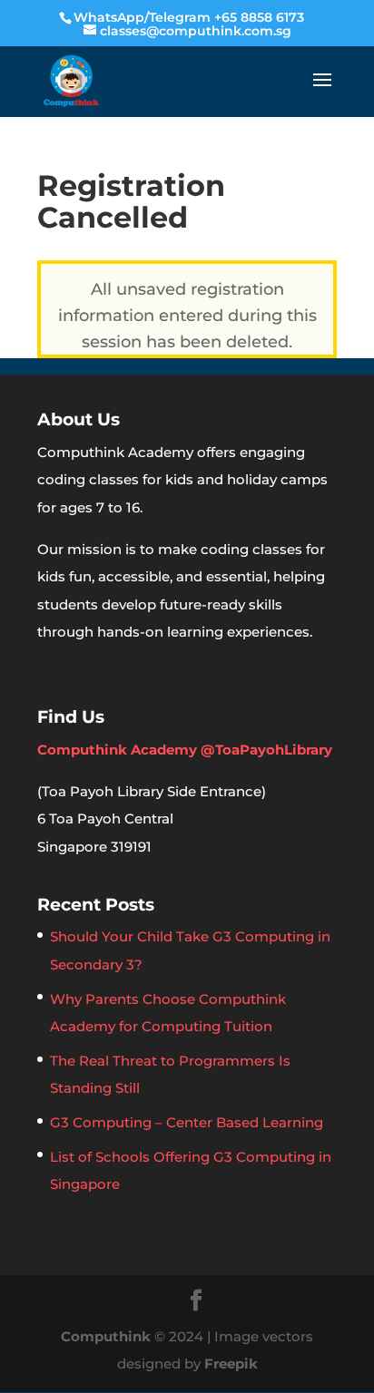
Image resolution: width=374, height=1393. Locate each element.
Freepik (231, 1363)
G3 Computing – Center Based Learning (186, 1122)
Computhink (106, 1336)
